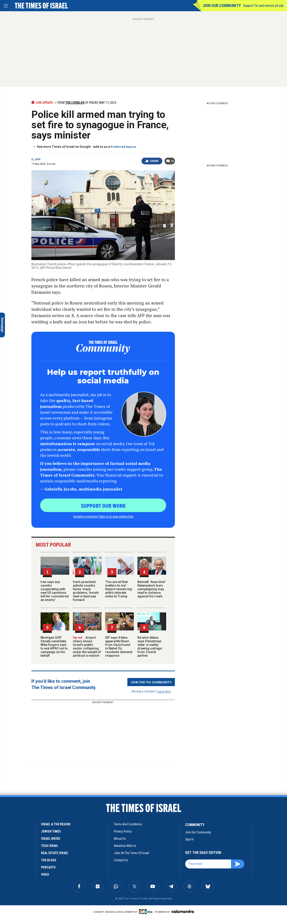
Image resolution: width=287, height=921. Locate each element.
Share (154, 161)
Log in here (164, 691)
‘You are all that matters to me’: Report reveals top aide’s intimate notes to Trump (118, 589)
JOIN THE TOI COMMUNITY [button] (151, 682)
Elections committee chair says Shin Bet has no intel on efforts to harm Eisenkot (33, 863)
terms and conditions (128, 824)
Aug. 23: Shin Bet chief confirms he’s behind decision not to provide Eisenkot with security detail (33, 888)
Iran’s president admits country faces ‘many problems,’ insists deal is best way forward (86, 591)
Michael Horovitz (21, 872)
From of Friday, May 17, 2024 (86, 102)
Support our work (103, 505)
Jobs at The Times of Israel (131, 853)
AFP (38, 159)
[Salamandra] (183, 911)
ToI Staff (16, 826)
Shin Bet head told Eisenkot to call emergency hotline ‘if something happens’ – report (33, 808)
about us (120, 838)
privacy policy (123, 831)
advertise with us (125, 846)
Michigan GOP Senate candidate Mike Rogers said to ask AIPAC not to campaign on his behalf (54, 646)
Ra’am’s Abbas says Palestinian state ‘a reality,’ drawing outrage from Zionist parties (149, 646)
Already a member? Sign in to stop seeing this (103, 516)
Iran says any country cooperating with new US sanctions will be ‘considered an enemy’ (55, 591)
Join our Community (221, 5)
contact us (121, 860)
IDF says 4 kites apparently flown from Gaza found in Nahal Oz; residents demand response (118, 646)
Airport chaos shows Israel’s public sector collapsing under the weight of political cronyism (87, 646)
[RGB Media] (146, 911)
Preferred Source (123, 146)
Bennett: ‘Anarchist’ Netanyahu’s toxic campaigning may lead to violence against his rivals (151, 589)
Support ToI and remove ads (263, 5)
